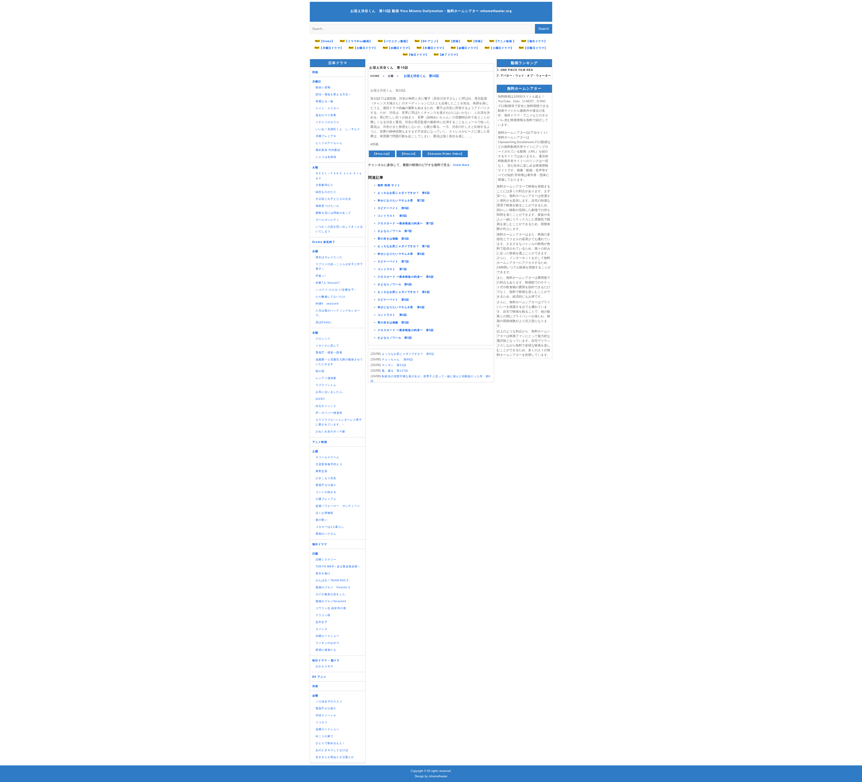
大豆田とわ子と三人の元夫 (333, 198)
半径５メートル (326, 715)
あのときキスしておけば (332, 750)
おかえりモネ (324, 666)
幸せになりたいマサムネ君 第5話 (401, 307)
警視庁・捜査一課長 (329, 352)
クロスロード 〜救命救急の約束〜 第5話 (406, 330)
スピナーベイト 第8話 (393, 208)
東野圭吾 (322, 471)
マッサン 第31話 (394, 365)
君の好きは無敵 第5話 (393, 322)
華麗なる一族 (324, 101)
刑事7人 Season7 (328, 282)
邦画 (315, 72)
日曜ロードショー (327, 636)
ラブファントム (326, 385)
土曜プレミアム (326, 499)
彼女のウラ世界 (326, 115)
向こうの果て (324, 736)
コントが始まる (326, 492)
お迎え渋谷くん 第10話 (388, 67)
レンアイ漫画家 (326, 378)
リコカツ (322, 722)
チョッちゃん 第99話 (397, 359)
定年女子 (322, 622)
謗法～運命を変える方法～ (333, 94)
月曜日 (316, 81)
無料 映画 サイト (389, 185)
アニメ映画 (319, 442)
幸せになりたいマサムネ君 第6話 (401, 253)
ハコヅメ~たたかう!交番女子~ (336, 289)
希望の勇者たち (326, 649)
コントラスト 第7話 (392, 269)
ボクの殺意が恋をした (330, 594)
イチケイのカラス (327, 122)
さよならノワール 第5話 (395, 337)
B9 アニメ (319, 676)
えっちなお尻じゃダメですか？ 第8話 (404, 192)
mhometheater (438, 776)
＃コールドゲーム (327, 457)
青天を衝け (323, 573)
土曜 (315, 451)
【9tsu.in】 (408, 153)
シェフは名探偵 (326, 157)
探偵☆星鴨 (323, 87)
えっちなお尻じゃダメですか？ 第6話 (404, 292)
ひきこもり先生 (326, 478)
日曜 (315, 553)
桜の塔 (320, 371)
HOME (375, 76)
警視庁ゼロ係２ (326, 485)
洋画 (315, 686)
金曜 (315, 695)
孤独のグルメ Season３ (333, 587)
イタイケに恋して (327, 345)
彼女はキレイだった (329, 257)
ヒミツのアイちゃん (329, 143)
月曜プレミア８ (326, 136)
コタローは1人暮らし (330, 526)
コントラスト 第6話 (392, 314)
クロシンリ (323, 338)
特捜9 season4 (327, 303)
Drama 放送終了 (323, 242)
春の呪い (322, 519)
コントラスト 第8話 (392, 215)
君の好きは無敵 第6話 (393, 238)
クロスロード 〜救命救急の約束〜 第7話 (406, 223)
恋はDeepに (324, 322)
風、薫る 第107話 (395, 370)
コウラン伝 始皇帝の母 (331, 608)
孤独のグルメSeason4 (331, 601)
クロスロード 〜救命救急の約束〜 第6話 (406, 276)
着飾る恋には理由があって (333, 212)
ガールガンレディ (327, 219)
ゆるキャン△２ (326, 405)
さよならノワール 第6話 (395, 284)
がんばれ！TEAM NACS (332, 580)
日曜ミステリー (326, 559)
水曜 (315, 251)
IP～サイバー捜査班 (329, 412)
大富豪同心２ (324, 185)
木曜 (315, 332)
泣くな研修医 (324, 512)
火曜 (391, 76)
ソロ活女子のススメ (329, 701)
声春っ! (320, 275)
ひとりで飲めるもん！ (330, 743)
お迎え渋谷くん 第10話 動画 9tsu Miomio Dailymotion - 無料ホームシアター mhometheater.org (431, 11)
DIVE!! (320, 399)
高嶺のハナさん (326, 533)
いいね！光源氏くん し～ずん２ (338, 129)
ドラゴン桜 (323, 615)
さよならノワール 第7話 (395, 231)
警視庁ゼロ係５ (326, 708)
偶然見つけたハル (327, 205)
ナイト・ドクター (327, 108)
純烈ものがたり (326, 192)
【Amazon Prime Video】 (445, 153)
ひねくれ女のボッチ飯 (330, 431)
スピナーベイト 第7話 (393, 261)
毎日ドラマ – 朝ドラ (326, 660)
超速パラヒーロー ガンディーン (338, 506)
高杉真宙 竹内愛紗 (328, 150)
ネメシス (322, 629)
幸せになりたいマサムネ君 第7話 (401, 200)
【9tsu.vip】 (382, 153)
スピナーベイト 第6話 (393, 299)
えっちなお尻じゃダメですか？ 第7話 (404, 246)
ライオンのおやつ (327, 643)
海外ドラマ (319, 544)
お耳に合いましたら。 (330, 392)
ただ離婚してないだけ (330, 296)
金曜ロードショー (327, 729)
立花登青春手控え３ (329, 464)
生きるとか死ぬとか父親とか (335, 757)
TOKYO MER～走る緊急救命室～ (338, 566)
